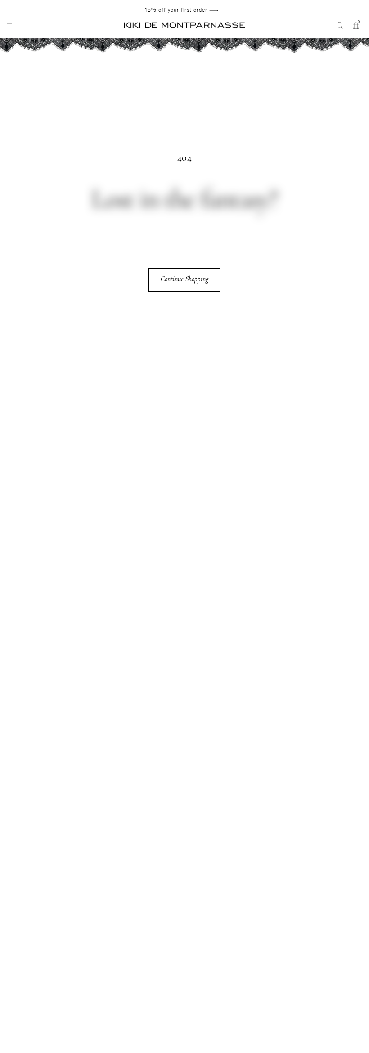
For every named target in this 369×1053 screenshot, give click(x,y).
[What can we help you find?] (340, 25)
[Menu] (9, 25)
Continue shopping (184, 279)
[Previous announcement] (37, 10)
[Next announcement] (325, 10)
